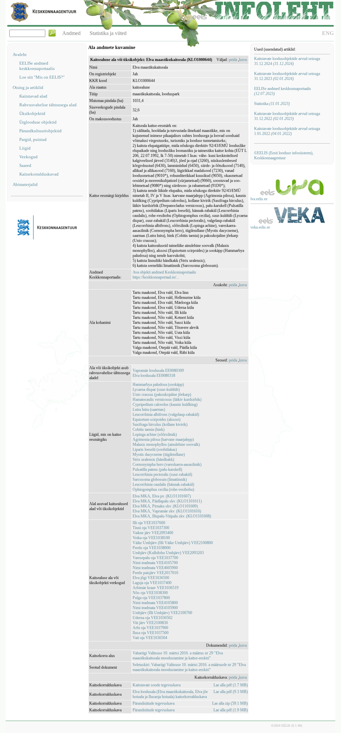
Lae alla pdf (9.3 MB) (230, 691)
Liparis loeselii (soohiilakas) (155, 449)
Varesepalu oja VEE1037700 (155, 557)
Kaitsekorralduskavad (39, 174)
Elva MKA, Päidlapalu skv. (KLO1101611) (167, 501)
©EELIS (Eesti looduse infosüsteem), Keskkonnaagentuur (283, 155)
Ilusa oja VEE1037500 (151, 632)
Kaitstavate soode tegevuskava (156, 685)
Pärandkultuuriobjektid (40, 130)
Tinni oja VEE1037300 (151, 527)
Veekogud (28, 156)
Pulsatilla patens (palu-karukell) (157, 469)
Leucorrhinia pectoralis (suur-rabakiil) (162, 474)
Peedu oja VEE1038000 (151, 547)
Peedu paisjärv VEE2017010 (155, 572)
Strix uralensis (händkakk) (153, 459)
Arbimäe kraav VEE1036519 (155, 587)
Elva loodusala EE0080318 (154, 375)
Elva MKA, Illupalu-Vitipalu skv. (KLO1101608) (172, 516)
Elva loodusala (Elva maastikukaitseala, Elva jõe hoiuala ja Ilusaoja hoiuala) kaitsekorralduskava (170, 694)
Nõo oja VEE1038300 (150, 592)
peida (233, 59)
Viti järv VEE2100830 (150, 622)
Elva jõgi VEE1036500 (151, 577)
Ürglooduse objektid (38, 122)
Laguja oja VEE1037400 (152, 582)
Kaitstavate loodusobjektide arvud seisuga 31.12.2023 (287, 76)
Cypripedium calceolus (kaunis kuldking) (165, 404)
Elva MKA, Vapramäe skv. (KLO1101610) (167, 511)
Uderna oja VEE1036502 (152, 617)
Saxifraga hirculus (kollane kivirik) (160, 424)
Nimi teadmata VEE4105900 (155, 607)
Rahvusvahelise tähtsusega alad (48, 104)
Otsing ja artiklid (28, 87)
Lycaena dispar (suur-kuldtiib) (156, 389)
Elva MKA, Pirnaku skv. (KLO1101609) (165, 506)
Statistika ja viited (108, 33)
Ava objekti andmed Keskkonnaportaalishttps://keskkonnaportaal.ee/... (164, 275)
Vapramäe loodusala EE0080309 (158, 370)
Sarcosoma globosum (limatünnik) (160, 479)
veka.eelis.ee (260, 227)
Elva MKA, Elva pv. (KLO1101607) (162, 496)
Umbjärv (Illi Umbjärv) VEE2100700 (162, 612)
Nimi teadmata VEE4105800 (155, 602)
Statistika (272, 103)
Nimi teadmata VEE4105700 (155, 562)
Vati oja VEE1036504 (150, 637)
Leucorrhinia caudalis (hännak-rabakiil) (163, 484)
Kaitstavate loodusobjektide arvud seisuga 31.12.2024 (287, 61)
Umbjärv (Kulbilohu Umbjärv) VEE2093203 (168, 552)
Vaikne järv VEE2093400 (153, 532)
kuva (243, 59)
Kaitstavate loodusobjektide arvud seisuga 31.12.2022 (287, 116)
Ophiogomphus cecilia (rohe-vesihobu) (163, 489)
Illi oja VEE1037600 (149, 522)
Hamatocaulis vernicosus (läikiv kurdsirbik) (167, 399)
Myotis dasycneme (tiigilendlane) (159, 454)
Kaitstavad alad (33, 96)
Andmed (71, 33)
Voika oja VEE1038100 (151, 537)
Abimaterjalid (25, 184)
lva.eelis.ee (258, 199)
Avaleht (20, 54)
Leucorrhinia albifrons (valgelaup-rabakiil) (166, 414)
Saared (25, 165)
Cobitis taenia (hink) (149, 429)
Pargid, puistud (33, 139)
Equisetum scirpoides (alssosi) (156, 419)
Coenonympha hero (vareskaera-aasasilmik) (167, 464)
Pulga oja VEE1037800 (151, 597)
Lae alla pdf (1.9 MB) (230, 710)
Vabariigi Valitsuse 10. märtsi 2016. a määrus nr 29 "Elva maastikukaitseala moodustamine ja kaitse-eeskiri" (178, 655)
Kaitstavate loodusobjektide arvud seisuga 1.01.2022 (287, 131)
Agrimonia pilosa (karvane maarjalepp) (163, 439)
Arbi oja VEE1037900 (150, 627)
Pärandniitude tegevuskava (153, 703)
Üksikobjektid (32, 113)
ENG (328, 33)
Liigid (25, 148)
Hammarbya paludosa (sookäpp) (158, 384)
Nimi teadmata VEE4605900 (155, 567)
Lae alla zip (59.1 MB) (230, 703)
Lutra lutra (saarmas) (149, 409)
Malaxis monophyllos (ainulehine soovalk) (166, 444)
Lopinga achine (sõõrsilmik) (155, 434)
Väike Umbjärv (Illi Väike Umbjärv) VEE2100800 (173, 542)
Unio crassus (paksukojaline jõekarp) (162, 394)
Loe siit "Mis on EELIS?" (42, 77)
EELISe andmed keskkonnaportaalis (37, 66)
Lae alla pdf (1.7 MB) (230, 685)
